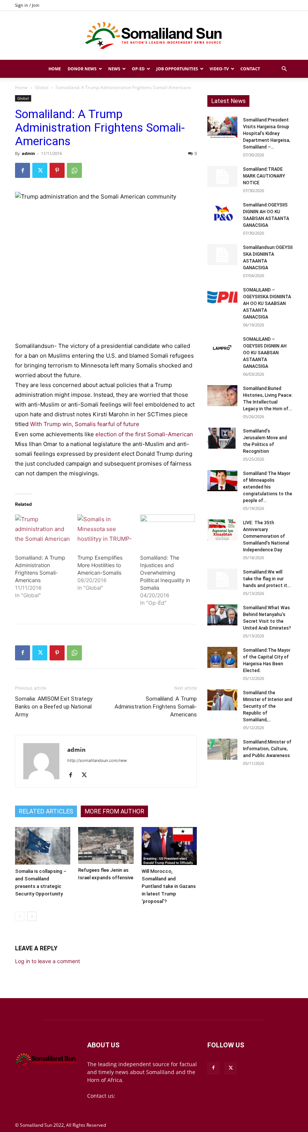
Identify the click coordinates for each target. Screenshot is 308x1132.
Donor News (82, 68)
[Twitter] (39, 170)
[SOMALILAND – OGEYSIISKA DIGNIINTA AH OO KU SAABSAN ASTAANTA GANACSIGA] (222, 297)
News (114, 68)
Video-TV (219, 68)
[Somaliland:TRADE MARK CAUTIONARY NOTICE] (222, 176)
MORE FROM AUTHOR (114, 811)
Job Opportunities (177, 68)
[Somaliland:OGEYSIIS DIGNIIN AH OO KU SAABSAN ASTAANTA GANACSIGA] (222, 212)
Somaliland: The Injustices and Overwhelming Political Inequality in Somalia (165, 572)
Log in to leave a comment (47, 961)
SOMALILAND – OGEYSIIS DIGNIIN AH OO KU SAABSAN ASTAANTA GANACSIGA (265, 353)
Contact (250, 68)
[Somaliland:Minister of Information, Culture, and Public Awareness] (222, 749)
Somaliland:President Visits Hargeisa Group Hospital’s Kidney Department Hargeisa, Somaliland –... (266, 133)
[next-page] (31, 916)
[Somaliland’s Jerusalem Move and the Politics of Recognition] (222, 438)
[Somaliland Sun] (154, 36)
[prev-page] (19, 916)
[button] (284, 69)
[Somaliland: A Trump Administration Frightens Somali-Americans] (42, 530)
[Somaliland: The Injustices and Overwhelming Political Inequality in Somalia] (167, 530)
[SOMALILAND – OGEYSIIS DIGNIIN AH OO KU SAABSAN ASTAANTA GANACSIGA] (222, 346)
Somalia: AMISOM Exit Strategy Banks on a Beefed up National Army (53, 706)
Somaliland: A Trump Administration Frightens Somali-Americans (156, 706)
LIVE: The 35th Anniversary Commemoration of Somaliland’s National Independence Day (266, 536)
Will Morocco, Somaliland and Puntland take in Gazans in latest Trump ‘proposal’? (169, 886)
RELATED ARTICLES (46, 811)
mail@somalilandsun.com (149, 1095)
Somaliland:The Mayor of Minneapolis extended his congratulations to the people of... (267, 487)
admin (28, 153)
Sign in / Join (27, 5)
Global (41, 87)
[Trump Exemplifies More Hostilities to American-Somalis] (104, 530)
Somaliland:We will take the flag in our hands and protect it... (267, 578)
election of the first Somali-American (144, 434)
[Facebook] (22, 170)
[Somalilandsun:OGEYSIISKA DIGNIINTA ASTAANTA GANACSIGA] (222, 254)
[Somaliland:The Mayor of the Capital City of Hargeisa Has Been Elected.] (222, 657)
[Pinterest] (57, 170)
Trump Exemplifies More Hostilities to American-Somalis (99, 565)
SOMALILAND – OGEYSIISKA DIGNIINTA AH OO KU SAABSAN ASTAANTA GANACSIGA (267, 303)
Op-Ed (138, 68)
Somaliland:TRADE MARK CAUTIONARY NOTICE (264, 176)
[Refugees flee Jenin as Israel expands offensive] (105, 845)
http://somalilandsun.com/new (97, 760)
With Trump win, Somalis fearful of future (84, 424)
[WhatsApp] (74, 170)
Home (54, 68)
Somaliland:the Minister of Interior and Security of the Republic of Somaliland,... (267, 706)
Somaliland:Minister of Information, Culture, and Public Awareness (267, 748)
